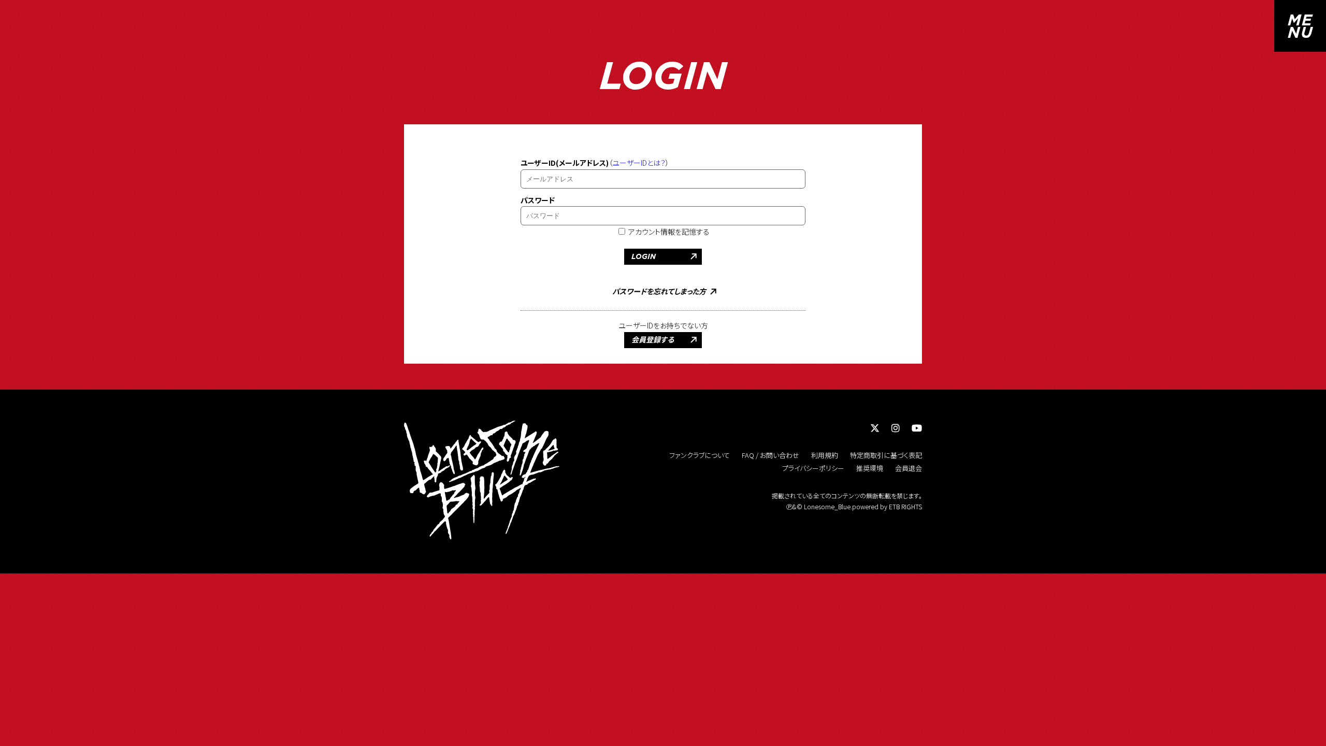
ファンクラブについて (699, 455)
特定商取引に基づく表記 (886, 455)
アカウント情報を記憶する (668, 231)
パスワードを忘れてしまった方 (659, 291)
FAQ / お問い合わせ (770, 455)
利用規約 (824, 455)
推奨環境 (869, 468)
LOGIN (643, 256)
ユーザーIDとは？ (639, 162)
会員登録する (652, 340)
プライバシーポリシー (813, 468)
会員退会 (908, 468)
